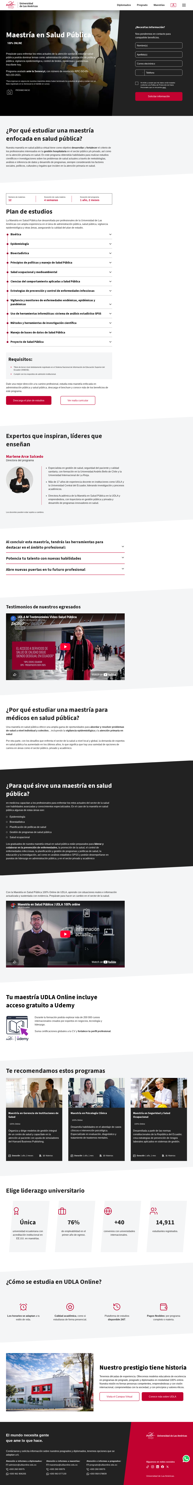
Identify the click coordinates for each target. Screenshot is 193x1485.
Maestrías (159, 5)
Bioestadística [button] (20, 253)
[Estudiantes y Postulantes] (173, 5)
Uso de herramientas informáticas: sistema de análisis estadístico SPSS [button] (56, 314)
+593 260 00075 (16, 1469)
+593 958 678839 (98, 1473)
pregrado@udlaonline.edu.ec (103, 1465)
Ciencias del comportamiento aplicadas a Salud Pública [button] (45, 282)
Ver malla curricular (78, 400)
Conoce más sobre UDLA (162, 1396)
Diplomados (124, 5)
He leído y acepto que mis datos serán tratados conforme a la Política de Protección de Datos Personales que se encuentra (158, 85)
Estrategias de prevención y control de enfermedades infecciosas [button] (53, 291)
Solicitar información (159, 96)
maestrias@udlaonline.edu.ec (63, 1465)
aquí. (164, 87)
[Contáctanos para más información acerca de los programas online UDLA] (186, 1458)
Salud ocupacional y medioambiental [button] (34, 272)
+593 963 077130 (57, 1473)
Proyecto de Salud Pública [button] (27, 342)
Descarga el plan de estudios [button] (28, 400)
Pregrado (142, 5)
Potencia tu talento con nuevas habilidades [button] (43, 558)
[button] (184, 5)
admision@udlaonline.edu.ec (22, 1465)
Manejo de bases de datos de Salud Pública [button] (38, 333)
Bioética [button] (16, 235)
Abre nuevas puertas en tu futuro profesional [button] (45, 569)
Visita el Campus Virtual (119, 1396)
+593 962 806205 (17, 1473)
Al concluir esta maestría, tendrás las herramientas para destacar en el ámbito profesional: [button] (54, 544)
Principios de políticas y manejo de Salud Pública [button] (41, 263)
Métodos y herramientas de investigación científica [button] (43, 323)
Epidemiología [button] (20, 244)
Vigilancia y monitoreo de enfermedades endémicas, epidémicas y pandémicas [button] (53, 302)
